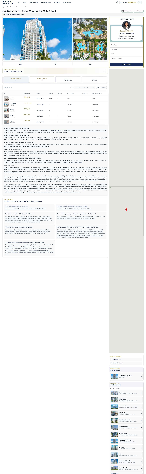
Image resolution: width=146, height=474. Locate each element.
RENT (24, 2)
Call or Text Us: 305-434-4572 (126, 38)
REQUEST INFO (128, 11)
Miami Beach (10, 7)
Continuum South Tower (60, 162)
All (73, 87)
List (98, 87)
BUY (19, 2)
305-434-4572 (132, 2)
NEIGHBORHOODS (46, 2)
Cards (103, 87)
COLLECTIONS (34, 2)
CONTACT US (67, 2)
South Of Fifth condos (117, 363)
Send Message (126, 64)
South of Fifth (55, 130)
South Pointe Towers (76, 162)
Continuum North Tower (22, 7)
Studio (78, 87)
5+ (93, 87)
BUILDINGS (57, 2)
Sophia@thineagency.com (126, 36)
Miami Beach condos (116, 359)
